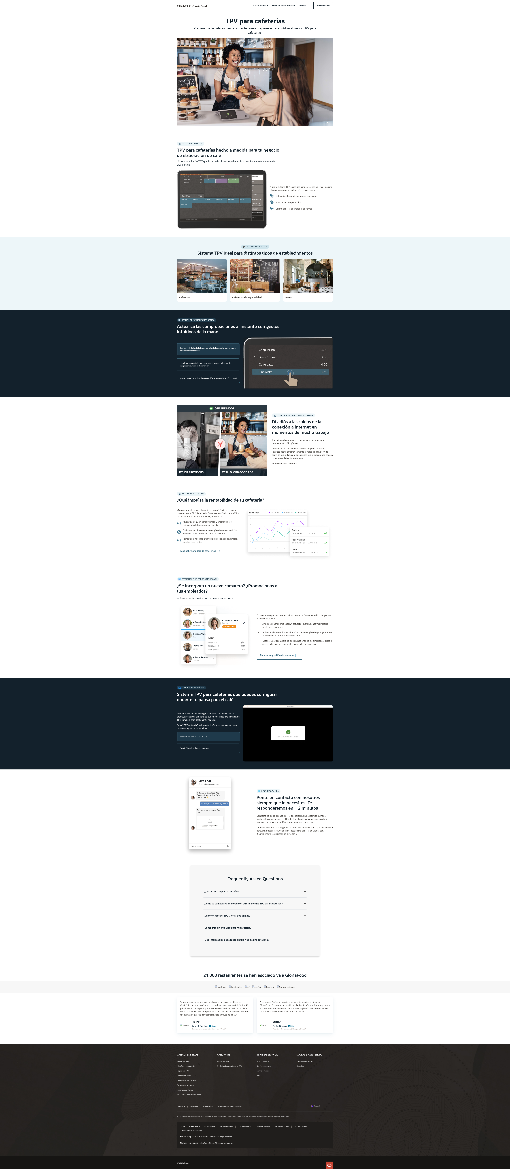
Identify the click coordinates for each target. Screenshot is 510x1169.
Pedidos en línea (184, 1075)
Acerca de (194, 1106)
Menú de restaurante (186, 1066)
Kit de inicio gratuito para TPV (229, 1066)
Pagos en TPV (183, 1070)
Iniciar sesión (323, 5)
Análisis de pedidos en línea (189, 1094)
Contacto (181, 1106)
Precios (302, 5)
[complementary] (230, 1106)
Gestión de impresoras (186, 1080)
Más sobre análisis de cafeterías (198, 550)
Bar (258, 1075)
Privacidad (207, 1106)
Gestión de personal (185, 1085)
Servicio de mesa (264, 1066)
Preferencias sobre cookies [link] (230, 1106)
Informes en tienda (185, 1090)
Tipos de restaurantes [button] (283, 5)
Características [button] (259, 5)
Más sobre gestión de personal (277, 655)
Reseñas (300, 1066)
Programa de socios (304, 1061)
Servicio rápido (263, 1070)
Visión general (183, 1061)
